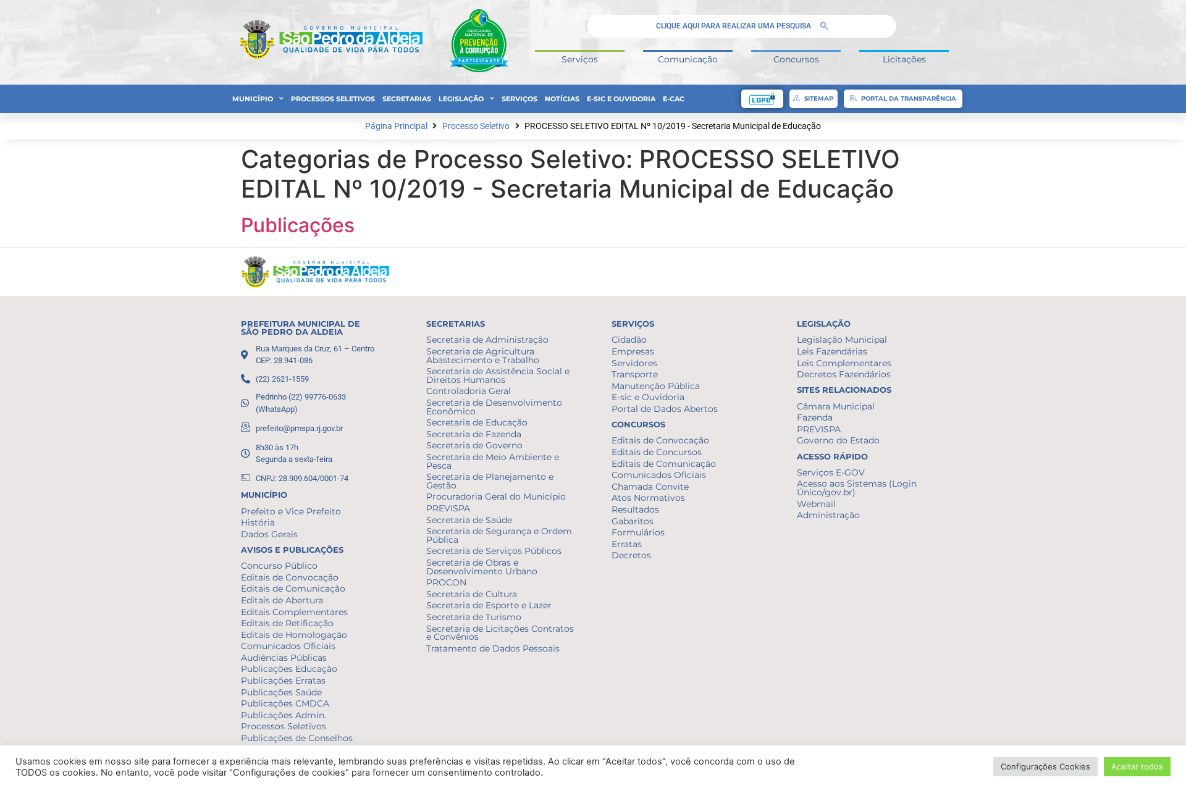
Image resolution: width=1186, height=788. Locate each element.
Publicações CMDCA (285, 703)
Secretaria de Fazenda (473, 434)
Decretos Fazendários (844, 374)
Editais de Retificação (287, 623)
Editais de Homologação (294, 635)
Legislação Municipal (842, 340)
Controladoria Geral (468, 391)
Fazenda (815, 417)
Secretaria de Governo (474, 445)
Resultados (635, 509)
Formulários (638, 532)
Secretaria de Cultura (471, 594)
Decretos (631, 555)
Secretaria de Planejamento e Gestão (489, 481)
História (258, 522)
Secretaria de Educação (477, 422)
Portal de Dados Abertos (665, 409)
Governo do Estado (838, 440)
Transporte (635, 374)
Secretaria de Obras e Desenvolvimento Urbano (481, 567)
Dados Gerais (269, 534)
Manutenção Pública (656, 386)
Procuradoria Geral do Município (496, 496)
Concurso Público (279, 566)
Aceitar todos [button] (1137, 766)
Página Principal (396, 126)
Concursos (796, 59)
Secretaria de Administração (487, 340)
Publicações (298, 225)
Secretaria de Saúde (469, 520)
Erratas (627, 544)
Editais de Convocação (290, 577)
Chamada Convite (650, 487)
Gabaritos (633, 521)
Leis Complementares (844, 363)
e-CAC (673, 98)
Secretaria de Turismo (473, 617)
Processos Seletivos (333, 98)
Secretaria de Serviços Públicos (493, 551)
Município (252, 98)
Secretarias (406, 98)
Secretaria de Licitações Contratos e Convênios (500, 633)
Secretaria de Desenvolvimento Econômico (494, 407)
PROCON (446, 582)
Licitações (904, 59)
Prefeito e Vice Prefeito (291, 511)
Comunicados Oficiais (288, 646)
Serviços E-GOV (831, 472)
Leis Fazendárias (832, 351)
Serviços (579, 59)
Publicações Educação (289, 669)
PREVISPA (448, 508)
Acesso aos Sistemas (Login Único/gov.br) (857, 488)
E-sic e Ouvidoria (621, 98)
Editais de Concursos (657, 452)
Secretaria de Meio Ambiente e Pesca (492, 461)
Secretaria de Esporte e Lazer (489, 605)
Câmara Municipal (836, 406)
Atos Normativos (648, 498)
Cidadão (629, 340)
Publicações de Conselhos (297, 738)
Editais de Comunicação (293, 588)
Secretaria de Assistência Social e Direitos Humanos (498, 375)
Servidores (634, 363)
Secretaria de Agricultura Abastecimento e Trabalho (482, 355)
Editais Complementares (294, 612)
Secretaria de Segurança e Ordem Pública (499, 535)
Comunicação (688, 59)
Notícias (562, 98)
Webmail (816, 504)
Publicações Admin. (283, 715)
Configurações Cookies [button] (1045, 766)
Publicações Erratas (283, 680)
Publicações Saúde (281, 692)
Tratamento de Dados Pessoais (493, 648)
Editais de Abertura (282, 600)
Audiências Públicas (284, 658)
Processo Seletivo (476, 126)
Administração (828, 515)
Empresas (633, 351)
